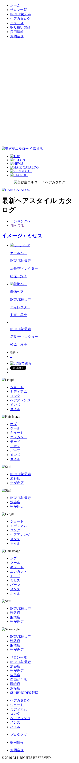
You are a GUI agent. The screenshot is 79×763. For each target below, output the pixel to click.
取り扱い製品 (20, 27)
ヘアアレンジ (20, 400)
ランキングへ (21, 221)
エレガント (18, 437)
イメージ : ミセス (22, 235)
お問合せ (17, 36)
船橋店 (15, 617)
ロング (15, 396)
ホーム (15, 5)
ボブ (13, 424)
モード (15, 441)
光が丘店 (17, 483)
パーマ (15, 450)
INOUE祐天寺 (20, 14)
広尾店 (15, 675)
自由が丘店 (18, 679)
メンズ (15, 404)
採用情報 (17, 32)
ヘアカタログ (20, 18)
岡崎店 (15, 684)
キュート (17, 433)
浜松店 (15, 688)
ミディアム (18, 391)
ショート (17, 387)
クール (15, 428)
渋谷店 (15, 478)
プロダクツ (18, 734)
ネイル (15, 409)
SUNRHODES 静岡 (24, 692)
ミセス (15, 446)
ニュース (17, 23)
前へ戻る (17, 225)
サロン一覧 (18, 10)
